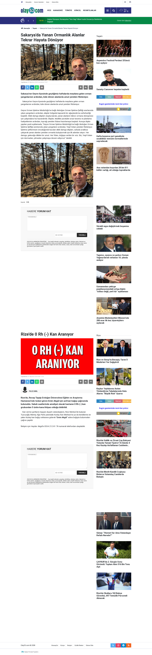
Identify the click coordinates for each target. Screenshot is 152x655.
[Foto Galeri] (130, 2)
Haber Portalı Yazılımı (31, 652)
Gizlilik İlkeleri (79, 645)
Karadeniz (58, 10)
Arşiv (47, 2)
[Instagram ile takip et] (118, 645)
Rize (49, 10)
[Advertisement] (11, 55)
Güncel (77, 10)
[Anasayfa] (22, 2)
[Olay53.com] (32, 10)
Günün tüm (124, 20)
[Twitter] (27, 87)
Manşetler (29, 2)
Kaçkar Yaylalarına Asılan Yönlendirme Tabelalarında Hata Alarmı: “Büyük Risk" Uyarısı (75, 20)
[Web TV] (125, 2)
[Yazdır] (42, 87)
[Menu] (107, 11)
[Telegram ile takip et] (123, 645)
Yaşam (35, 28)
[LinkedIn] (32, 87)
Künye (62, 645)
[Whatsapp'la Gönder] (37, 87)
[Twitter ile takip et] (113, 645)
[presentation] (28, 20)
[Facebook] (23, 87)
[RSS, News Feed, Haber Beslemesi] (128, 645)
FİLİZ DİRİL (33, 391)
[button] (81, 87)
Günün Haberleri (39, 2)
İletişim (69, 645)
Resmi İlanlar (89, 10)
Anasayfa (26, 28)
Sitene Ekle (55, 2)
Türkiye (68, 10)
